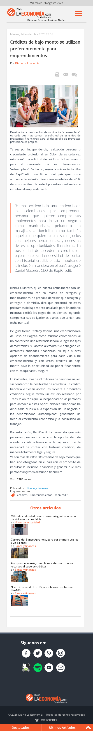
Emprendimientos (41, 495)
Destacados (21, 727)
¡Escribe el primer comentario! (74, 74)
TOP (49, 720)
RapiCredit (60, 495)
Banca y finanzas (37, 488)
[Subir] (88, 727)
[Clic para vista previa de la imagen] (44, 106)
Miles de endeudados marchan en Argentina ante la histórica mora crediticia (43, 517)
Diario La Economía (27, 63)
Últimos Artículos (62, 727)
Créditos (22, 495)
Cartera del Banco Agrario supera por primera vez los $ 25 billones (44, 541)
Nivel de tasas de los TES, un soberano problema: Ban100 (42, 588)
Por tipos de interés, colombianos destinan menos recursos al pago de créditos (42, 564)
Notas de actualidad (27, 522)
